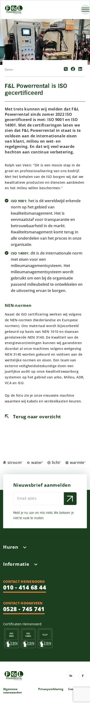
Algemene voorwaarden (12, 690)
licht (56, 462)
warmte (77, 462)
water (36, 462)
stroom (14, 462)
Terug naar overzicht (36, 416)
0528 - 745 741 (24, 609)
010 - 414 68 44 (24, 587)
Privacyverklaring (50, 689)
